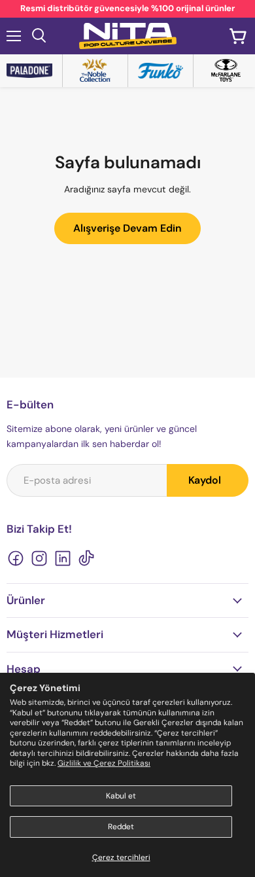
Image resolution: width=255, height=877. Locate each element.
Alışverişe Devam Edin (127, 228)
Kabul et (121, 796)
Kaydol (204, 480)
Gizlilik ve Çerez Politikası (104, 763)
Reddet (121, 826)
